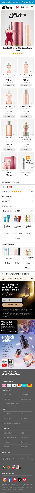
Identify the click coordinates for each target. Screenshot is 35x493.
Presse (6, 447)
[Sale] (17, 7)
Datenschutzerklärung (15, 310)
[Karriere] (17, 327)
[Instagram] (4, 479)
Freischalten (11, 305)
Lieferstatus (8, 414)
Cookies (7, 442)
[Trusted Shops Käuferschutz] (4, 467)
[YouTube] (24, 479)
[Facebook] (9, 479)
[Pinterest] (14, 479)
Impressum (8, 433)
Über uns (24, 442)
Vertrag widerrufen (12, 404)
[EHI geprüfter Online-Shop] (8, 467)
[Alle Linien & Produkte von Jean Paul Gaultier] (17, 15)
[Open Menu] (7, 7)
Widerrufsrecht (10, 438)
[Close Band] (33, 2)
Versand (7, 395)
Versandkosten (21, 486)
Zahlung (7, 399)
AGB (22, 433)
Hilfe (22, 414)
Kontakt (7, 418)
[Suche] (27, 7)
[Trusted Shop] (22, 7)
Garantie (24, 395)
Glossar (24, 418)
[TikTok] (19, 479)
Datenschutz (26, 438)
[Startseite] (2, 274)
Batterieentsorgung (12, 423)
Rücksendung (26, 399)
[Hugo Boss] (6, 458)
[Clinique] (18, 458)
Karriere (24, 447)
